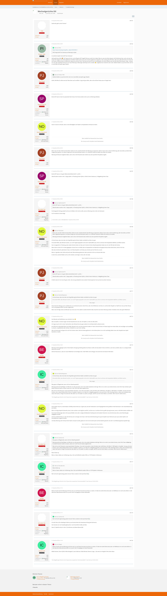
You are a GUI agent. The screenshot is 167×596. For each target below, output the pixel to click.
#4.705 (131, 121)
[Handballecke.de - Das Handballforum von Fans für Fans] (40, 3)
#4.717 (131, 461)
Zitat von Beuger (58, 544)
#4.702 (131, 43)
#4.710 (131, 268)
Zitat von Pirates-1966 (59, 74)
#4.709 (131, 226)
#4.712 (131, 316)
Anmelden (119, 2)
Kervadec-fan (64, 219)
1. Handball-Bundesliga (41, 579)
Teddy (71, 578)
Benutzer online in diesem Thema (42, 584)
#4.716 (131, 433)
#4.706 (131, 148)
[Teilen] (133, 16)
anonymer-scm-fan (40, 578)
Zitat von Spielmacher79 (59, 203)
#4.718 (131, 488)
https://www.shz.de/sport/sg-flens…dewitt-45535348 (65, 50)
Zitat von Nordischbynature (60, 295)
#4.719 (131, 512)
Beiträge (36, 37)
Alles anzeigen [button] (92, 302)
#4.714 (131, 369)
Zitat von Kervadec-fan (59, 465)
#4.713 (131, 345)
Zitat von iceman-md (59, 437)
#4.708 (131, 199)
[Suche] (132, 2)
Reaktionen (37, 35)
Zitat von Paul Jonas (58, 230)
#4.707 (131, 171)
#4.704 (131, 94)
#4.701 (131, 20)
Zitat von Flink (57, 47)
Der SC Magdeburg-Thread (42, 576)
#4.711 (131, 291)
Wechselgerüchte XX (75, 576)
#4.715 (131, 403)
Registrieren (126, 2)
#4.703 (131, 71)
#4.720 (131, 540)
